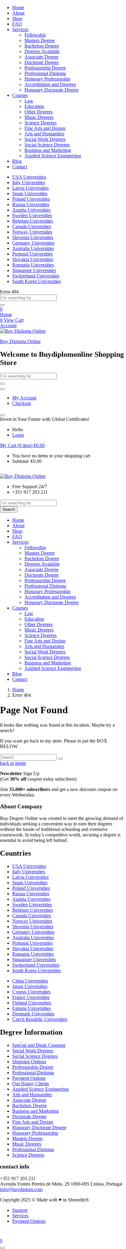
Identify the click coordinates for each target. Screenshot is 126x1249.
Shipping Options (29, 1061)
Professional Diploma (45, 73)
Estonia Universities (31, 1008)
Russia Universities (30, 204)
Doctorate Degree (41, 62)
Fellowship (35, 35)
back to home (13, 763)
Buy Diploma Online (20, 341)
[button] (22, 445)
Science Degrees (40, 122)
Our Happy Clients (30, 1083)
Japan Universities (29, 986)
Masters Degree (39, 40)
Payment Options (29, 1078)
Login (18, 435)
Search (8, 509)
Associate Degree (41, 56)
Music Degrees (39, 117)
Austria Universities (31, 210)
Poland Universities (31, 199)
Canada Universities (31, 226)
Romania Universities (33, 264)
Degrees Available (42, 51)
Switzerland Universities (35, 275)
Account (8, 325)
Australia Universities (33, 248)
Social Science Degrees (47, 144)
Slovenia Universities (32, 237)
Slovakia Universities (32, 259)
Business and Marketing (47, 150)
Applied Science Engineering (52, 155)
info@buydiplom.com (21, 1189)
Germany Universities (33, 242)
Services (20, 29)
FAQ (17, 24)
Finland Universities (31, 1002)
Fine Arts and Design (44, 128)
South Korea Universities (36, 281)
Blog (17, 161)
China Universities (30, 980)
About (18, 13)
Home (18, 7)
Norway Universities (32, 231)
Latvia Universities (30, 188)
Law (28, 100)
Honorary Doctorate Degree (51, 89)
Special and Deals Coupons (38, 1045)
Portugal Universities (32, 253)
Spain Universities (29, 193)
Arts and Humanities (44, 133)
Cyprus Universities (31, 991)
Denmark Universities (33, 1013)
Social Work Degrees (44, 139)
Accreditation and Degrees (50, 84)
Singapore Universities (34, 270)
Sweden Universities (32, 215)
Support (20, 1210)
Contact (19, 166)
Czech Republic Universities (39, 1019)
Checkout (21, 403)
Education (34, 106)
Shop (17, 18)
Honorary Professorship (47, 78)
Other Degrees (38, 111)
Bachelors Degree (41, 45)
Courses (20, 95)
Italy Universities (28, 182)
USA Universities (29, 177)
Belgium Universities (32, 221)
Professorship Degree (45, 67)
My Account (24, 397)
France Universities (31, 997)
